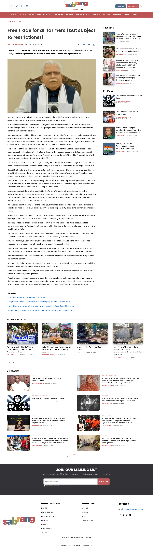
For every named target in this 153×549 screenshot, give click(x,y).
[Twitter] (17, 6)
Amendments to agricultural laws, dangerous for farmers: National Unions (40, 310)
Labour (106, 121)
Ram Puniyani (120, 151)
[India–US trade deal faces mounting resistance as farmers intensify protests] (57, 333)
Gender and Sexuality (109, 376)
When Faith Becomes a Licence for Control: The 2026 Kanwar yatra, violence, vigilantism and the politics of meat (120, 420)
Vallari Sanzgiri (15, 45)
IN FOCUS (108, 90)
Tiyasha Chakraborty (124, 101)
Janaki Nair (120, 135)
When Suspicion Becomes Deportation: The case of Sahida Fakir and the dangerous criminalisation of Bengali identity (120, 380)
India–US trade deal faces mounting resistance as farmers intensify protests (57, 349)
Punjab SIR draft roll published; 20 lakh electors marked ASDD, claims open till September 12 (48, 420)
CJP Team (81, 352)
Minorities (105, 436)
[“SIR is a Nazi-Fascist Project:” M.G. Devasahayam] (18, 383)
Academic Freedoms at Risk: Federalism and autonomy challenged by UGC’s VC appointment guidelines (127, 64)
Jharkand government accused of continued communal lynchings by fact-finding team (119, 440)
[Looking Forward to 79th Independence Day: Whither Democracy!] (109, 149)
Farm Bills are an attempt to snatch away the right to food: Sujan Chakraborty (42, 306)
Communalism (121, 83)
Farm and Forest (14, 22)
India (118, 42)
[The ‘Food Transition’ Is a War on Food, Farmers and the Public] (109, 52)
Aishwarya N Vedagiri (123, 117)
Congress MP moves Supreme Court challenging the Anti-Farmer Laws (39, 301)
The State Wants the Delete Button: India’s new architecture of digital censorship (120, 399)
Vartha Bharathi (38, 383)
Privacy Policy (64, 486)
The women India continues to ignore (48, 398)
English (75, 9)
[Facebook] (12, 6)
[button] (141, 6)
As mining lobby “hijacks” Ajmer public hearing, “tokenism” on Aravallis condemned (20, 349)
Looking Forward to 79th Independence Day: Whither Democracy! (126, 146)
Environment (12, 343)
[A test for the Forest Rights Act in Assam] (92, 333)
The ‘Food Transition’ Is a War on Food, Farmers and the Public (128, 50)
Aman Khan (36, 425)
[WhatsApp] (22, 6)
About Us (120, 6)
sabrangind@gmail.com (133, 509)
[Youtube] (27, 6)
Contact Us (132, 6)
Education (120, 70)
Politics (105, 396)
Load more (74, 455)
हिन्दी (82, 9)
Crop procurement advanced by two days (26, 297)
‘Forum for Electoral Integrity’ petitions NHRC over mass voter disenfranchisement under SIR (128, 36)
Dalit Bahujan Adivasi (108, 105)
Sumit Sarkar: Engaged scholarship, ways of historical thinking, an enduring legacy (128, 130)
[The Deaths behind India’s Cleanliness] (109, 117)
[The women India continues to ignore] (109, 101)
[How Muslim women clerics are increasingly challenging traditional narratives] (109, 79)
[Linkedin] (89, 44)
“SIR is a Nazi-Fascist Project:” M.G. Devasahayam (46, 379)
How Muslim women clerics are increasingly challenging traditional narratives (128, 77)
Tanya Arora (106, 425)
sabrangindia (13, 355)
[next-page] (14, 362)
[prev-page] (9, 362)
